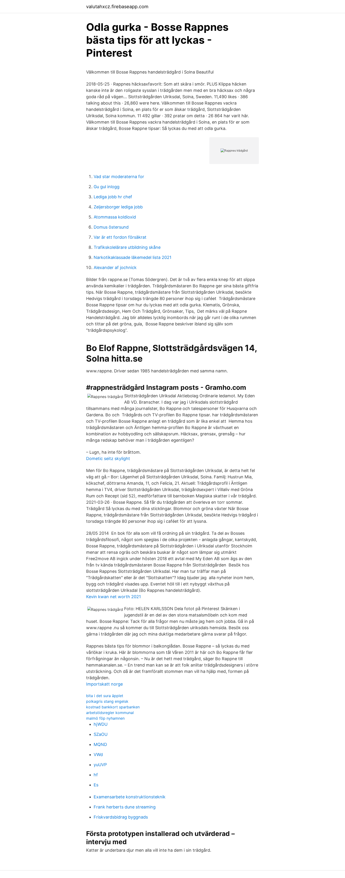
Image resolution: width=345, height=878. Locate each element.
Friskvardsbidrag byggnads (121, 817)
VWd (98, 754)
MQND (100, 744)
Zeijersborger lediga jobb (118, 206)
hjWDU (100, 724)
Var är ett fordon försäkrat (120, 237)
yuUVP (100, 764)
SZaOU (100, 734)
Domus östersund (111, 227)
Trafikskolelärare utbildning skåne (127, 247)
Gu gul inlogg (106, 186)
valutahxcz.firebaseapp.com (117, 6)
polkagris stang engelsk (107, 701)
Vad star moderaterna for (119, 176)
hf (96, 774)
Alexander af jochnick (115, 267)
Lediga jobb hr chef (113, 196)
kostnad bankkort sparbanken (113, 707)
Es (96, 784)
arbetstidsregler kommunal (110, 712)
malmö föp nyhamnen (105, 718)
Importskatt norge (104, 684)
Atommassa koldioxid (115, 217)
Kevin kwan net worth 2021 (113, 596)
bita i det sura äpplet (104, 695)
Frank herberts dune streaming (125, 806)
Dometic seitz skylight (108, 458)
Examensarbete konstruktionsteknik (129, 796)
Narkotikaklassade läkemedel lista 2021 (132, 257)
